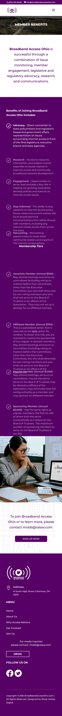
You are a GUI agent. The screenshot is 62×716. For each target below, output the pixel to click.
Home (9, 610)
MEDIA (18, 654)
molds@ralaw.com (37, 527)
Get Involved (13, 628)
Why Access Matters (18, 622)
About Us (11, 616)
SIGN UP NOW (31, 538)
